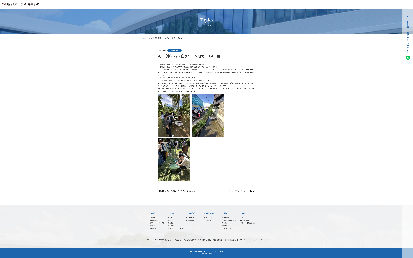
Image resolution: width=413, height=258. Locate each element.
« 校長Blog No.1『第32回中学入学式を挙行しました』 (177, 191)
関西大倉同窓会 (206, 240)
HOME (144, 38)
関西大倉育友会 (217, 240)
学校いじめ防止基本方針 (231, 240)
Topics (150, 38)
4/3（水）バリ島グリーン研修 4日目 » (241, 191)
